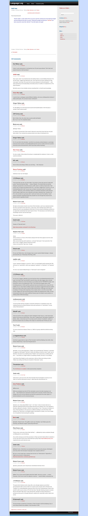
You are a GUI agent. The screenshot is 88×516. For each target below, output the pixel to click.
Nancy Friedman (18, 169)
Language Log (16, 3)
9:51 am (23, 471)
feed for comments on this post (18, 509)
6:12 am (23, 76)
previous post (31, 13)
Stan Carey (16, 149)
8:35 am (23, 151)
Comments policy (40, 3)
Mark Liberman (30, 10)
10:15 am (23, 203)
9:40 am (23, 179)
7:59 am (23, 115)
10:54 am (23, 366)
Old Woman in (20, 368)
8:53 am (23, 162)
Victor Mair (16, 92)
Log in (61, 33)
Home (28, 3)
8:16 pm (23, 326)
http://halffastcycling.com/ (47, 438)
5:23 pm (23, 260)
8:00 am (23, 125)
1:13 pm (23, 233)
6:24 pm (23, 312)
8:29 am (23, 139)
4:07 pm (23, 402)
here (72, 21)
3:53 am (23, 65)
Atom (61, 37)
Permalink (15, 52)
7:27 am (23, 104)
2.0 (62, 35)
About (32, 3)
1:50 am (23, 337)
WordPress (62, 39)
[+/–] (65, 18)
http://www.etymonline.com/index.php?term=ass (24, 456)
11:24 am (23, 482)
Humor (38, 10)
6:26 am (23, 94)
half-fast (49, 20)
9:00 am (23, 170)
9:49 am (23, 462)
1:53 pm (23, 500)
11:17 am (23, 374)
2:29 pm (23, 385)
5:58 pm (23, 300)
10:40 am (23, 347)
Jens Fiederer (17, 384)
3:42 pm (23, 250)
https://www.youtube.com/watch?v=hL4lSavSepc (24, 227)
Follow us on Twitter (64, 8)
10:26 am (23, 221)
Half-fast (14, 8)
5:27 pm (23, 275)
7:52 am (23, 446)
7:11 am (23, 429)
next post (37, 13)
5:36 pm (23, 419)
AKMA (15, 74)
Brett (14, 417)
